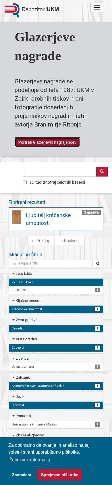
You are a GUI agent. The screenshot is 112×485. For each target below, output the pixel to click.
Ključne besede (28, 300)
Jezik (20, 396)
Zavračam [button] (21, 474)
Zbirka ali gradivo (30, 435)
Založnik (23, 377)
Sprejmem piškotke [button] (59, 474)
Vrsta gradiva (27, 339)
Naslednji (69, 240)
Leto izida (24, 273)
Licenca (22, 358)
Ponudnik (23, 416)
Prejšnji (41, 240)
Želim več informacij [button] (29, 459)
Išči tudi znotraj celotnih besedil (57, 182)
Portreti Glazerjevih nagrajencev (47, 142)
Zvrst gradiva (26, 320)
